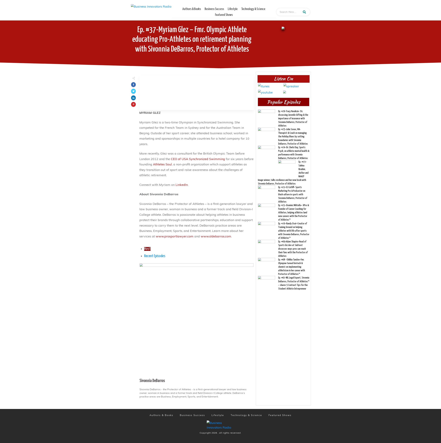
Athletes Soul (162, 164)
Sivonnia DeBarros (152, 381)
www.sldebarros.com (216, 236)
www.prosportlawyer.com (174, 236)
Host (147, 249)
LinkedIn (182, 185)
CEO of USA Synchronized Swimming (198, 159)
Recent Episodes (154, 256)
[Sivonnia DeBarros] (197, 320)
